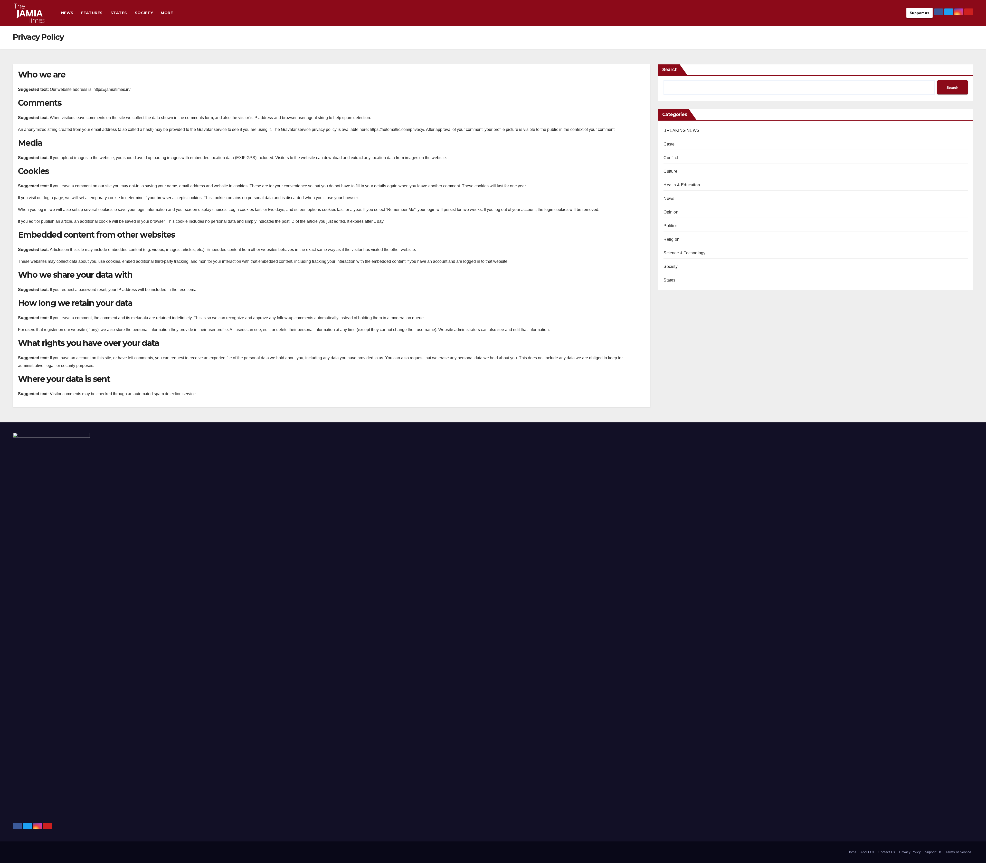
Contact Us (886, 852)
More (167, 13)
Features (92, 13)
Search (670, 69)
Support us (919, 13)
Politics (670, 226)
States (118, 13)
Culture (670, 171)
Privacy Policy (910, 852)
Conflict (670, 158)
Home (852, 852)
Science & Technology (684, 253)
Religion (671, 239)
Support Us (933, 852)
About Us (867, 852)
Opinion (670, 212)
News (67, 13)
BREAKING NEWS (681, 130)
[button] (901, 13)
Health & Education (681, 185)
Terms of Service (958, 852)
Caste (669, 144)
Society (144, 13)
